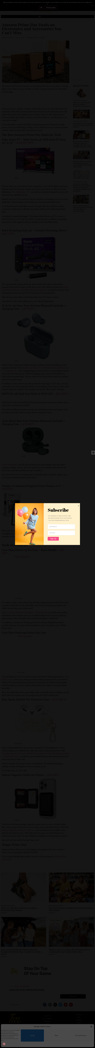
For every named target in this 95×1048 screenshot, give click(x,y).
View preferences (80, 1035)
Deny (56, 1035)
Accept (32, 1035)
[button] (91, 1026)
